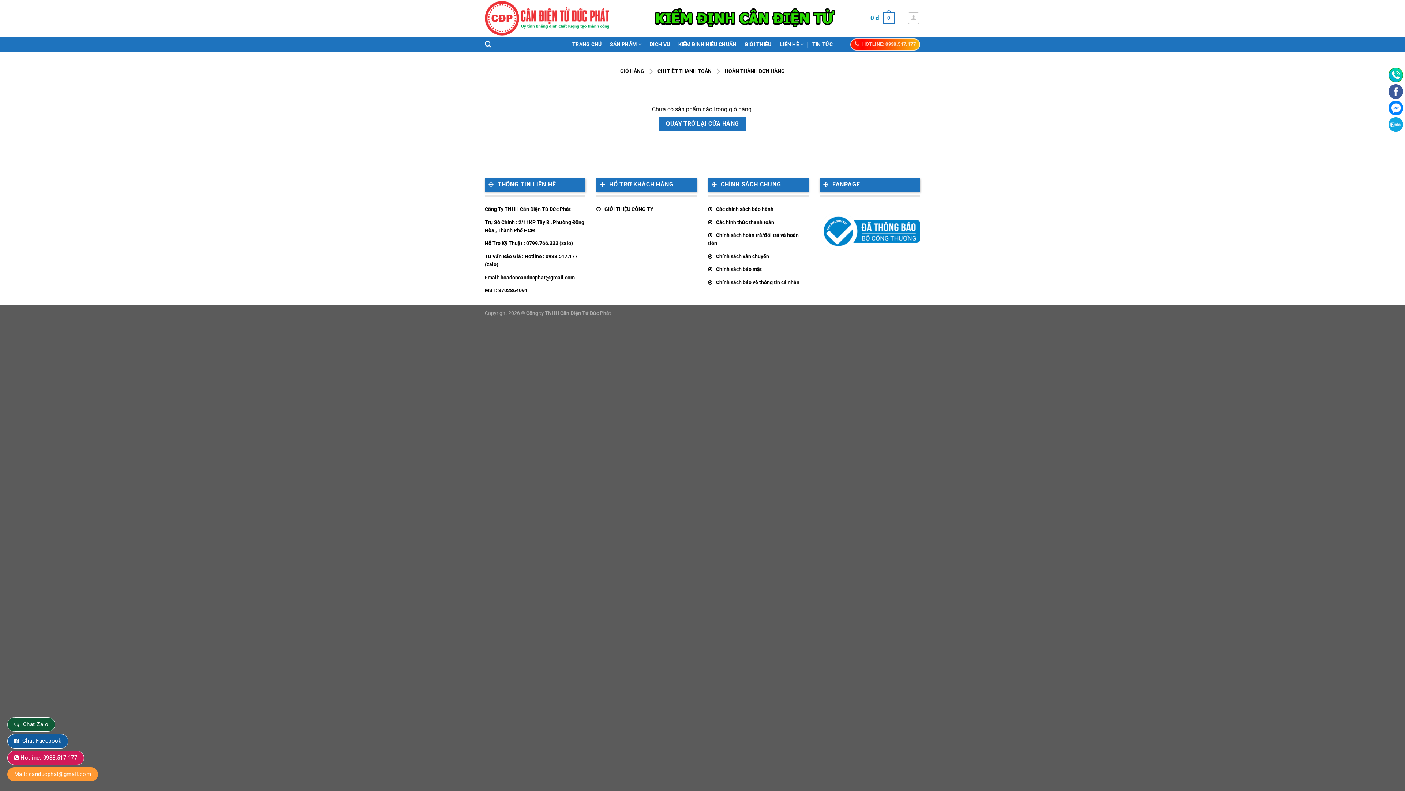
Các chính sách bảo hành (744, 209)
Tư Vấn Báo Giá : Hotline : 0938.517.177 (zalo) (531, 260)
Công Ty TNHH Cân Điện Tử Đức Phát (528, 209)
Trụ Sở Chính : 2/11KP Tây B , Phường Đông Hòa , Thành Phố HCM (534, 226)
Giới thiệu (758, 44)
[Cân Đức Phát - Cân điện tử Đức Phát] (547, 18)
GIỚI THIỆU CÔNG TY (628, 209)
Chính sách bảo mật (739, 269)
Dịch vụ (660, 44)
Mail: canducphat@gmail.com (52, 774)
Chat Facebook (41, 741)
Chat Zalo (35, 724)
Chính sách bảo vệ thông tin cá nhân (757, 282)
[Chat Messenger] (1396, 108)
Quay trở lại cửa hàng (702, 123)
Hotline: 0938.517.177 (48, 757)
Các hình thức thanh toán (745, 222)
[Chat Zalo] (1396, 124)
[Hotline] (1396, 75)
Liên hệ (789, 44)
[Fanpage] (1396, 91)
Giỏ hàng (632, 71)
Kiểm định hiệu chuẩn (707, 44)
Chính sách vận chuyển (742, 256)
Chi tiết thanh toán (684, 71)
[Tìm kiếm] (488, 44)
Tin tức (822, 44)
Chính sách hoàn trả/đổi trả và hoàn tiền (753, 239)
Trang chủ (587, 44)
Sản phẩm (623, 44)
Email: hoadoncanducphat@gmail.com (530, 278)
